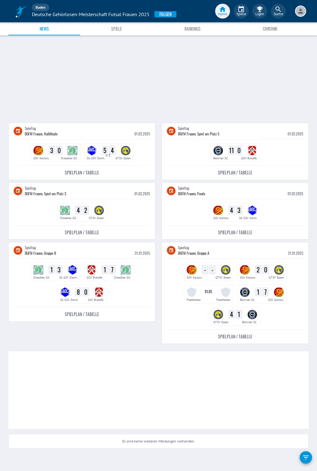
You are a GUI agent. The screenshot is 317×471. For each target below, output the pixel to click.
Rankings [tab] (193, 28)
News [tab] (44, 28)
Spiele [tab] (116, 28)
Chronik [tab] (270, 28)
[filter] (306, 457)
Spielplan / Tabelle (82, 172)
